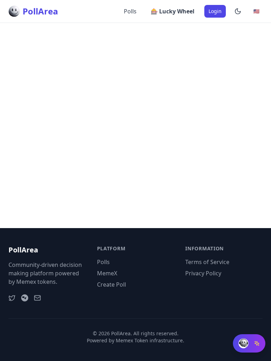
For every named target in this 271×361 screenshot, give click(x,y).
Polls (130, 11)
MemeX (107, 273)
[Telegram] (24, 297)
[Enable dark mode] (237, 11)
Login (215, 11)
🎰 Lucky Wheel (172, 11)
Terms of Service (207, 262)
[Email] (37, 297)
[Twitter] (12, 297)
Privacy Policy (203, 273)
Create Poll (111, 284)
